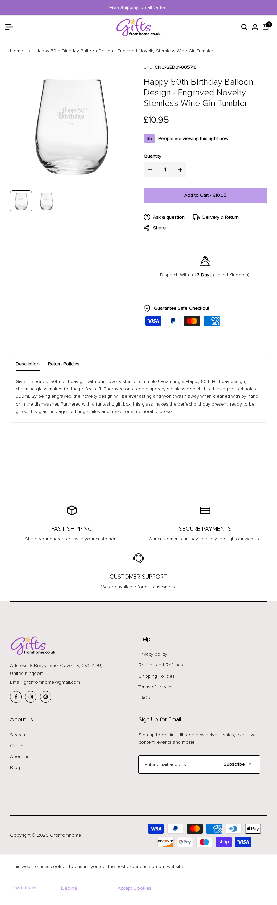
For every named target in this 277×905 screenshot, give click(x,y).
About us (19, 756)
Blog (15, 768)
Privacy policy (152, 654)
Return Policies (63, 364)
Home (16, 51)
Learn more (24, 887)
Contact (18, 746)
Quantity (152, 156)
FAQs (144, 698)
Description (28, 364)
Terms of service (155, 687)
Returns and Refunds (160, 665)
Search (17, 735)
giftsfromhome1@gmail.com (52, 682)
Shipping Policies (156, 676)
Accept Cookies (134, 888)
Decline (69, 888)
